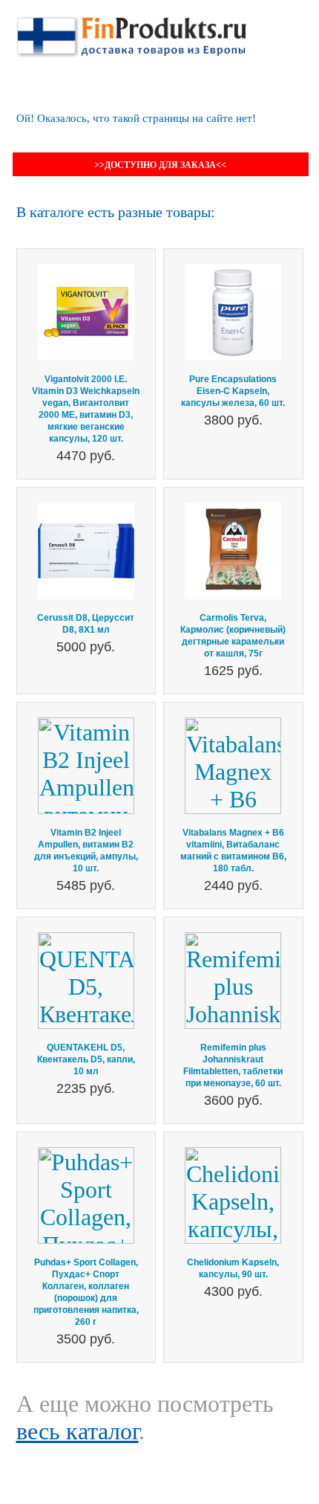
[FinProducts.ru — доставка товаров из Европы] (131, 29)
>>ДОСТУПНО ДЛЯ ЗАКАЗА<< (160, 165)
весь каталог (77, 1431)
